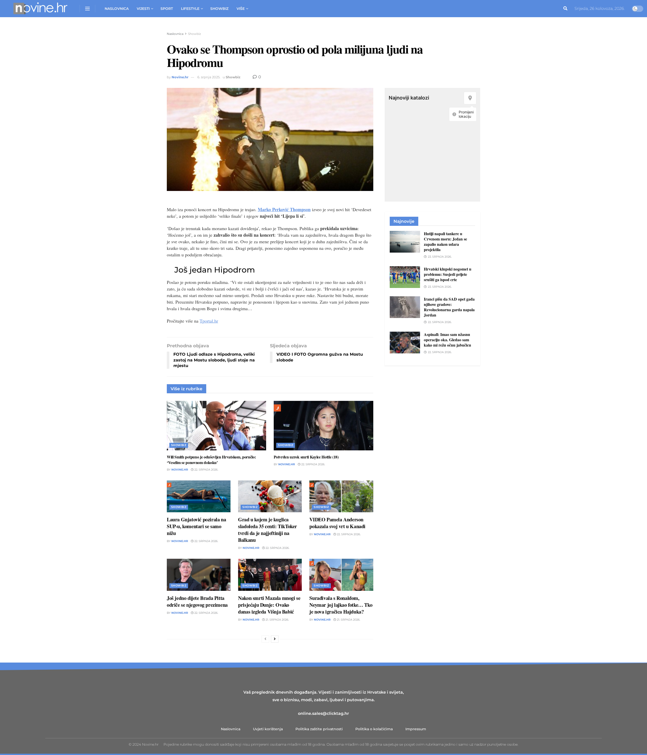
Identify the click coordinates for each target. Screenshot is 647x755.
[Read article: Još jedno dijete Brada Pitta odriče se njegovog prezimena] (198, 575)
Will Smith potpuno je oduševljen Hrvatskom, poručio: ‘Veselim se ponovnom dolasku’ (211, 459)
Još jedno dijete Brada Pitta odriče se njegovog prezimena (197, 601)
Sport (166, 8)
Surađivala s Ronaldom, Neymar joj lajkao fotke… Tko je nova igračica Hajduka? (340, 604)
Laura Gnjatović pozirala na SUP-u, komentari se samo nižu (196, 526)
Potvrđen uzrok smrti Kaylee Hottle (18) (306, 457)
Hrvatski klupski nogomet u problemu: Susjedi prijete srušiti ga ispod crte (447, 274)
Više (241, 8)
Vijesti (143, 8)
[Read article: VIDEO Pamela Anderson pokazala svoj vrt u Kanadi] (341, 496)
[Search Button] (565, 8)
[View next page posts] (275, 639)
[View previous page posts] (265, 639)
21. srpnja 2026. (277, 619)
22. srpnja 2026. (206, 469)
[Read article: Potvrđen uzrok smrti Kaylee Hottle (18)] (323, 426)
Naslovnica (117, 8)
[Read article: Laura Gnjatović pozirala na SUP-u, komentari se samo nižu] (198, 496)
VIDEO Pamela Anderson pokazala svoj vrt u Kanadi (337, 523)
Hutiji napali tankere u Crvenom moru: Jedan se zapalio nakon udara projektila (445, 241)
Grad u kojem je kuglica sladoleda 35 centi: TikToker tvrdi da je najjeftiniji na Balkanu (267, 530)
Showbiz (219, 8)
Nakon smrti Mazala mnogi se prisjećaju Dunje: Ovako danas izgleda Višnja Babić (269, 604)
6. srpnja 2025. (208, 77)
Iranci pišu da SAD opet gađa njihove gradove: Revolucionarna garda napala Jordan (449, 307)
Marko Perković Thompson (284, 209)
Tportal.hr (209, 321)
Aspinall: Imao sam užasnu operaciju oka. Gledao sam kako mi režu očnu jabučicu (447, 339)
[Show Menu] (87, 8)
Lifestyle (190, 8)
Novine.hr (180, 77)
